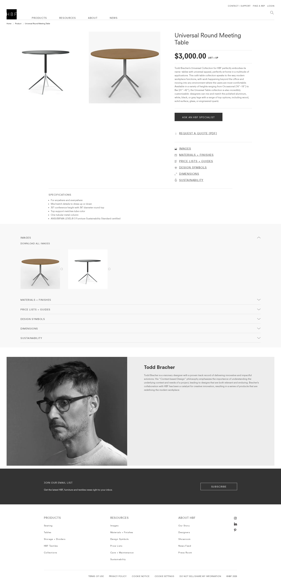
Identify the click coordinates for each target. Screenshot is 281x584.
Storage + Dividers (54, 539)
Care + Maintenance (122, 552)
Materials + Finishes (35, 299)
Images (25, 237)
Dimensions (29, 328)
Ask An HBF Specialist (198, 117)
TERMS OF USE (96, 576)
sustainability (31, 338)
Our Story (184, 525)
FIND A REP (259, 6)
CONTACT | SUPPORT (239, 6)
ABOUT (92, 17)
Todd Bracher (159, 367)
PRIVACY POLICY (118, 576)
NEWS (114, 17)
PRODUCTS (39, 17)
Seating (48, 525)
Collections (50, 552)
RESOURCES (67, 17)
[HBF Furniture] (12, 14)
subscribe (218, 486)
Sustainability (118, 559)
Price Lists (116, 546)
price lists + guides (35, 309)
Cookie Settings (164, 576)
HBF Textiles (51, 546)
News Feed (184, 546)
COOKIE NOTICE (140, 576)
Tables (47, 532)
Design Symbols (32, 319)
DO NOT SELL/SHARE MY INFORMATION (200, 576)
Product (18, 23)
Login (270, 6)
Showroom (184, 539)
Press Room (185, 552)
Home (9, 23)
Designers (184, 532)
